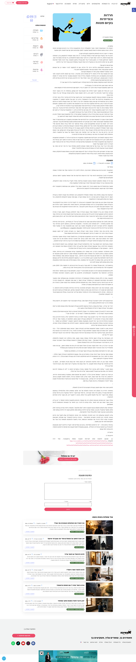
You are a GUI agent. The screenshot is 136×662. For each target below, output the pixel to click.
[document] (68, 331)
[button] (35, 308)
